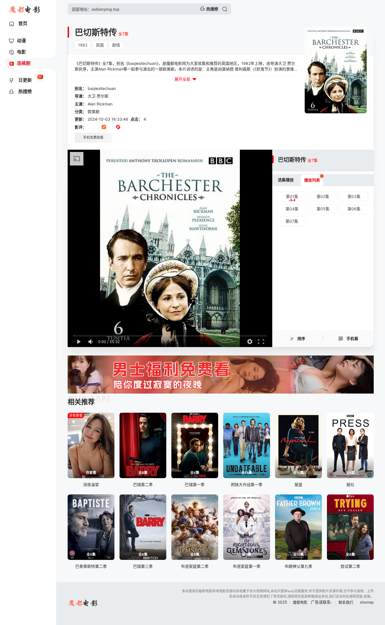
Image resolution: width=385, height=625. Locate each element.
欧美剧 (93, 111)
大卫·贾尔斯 (98, 96)
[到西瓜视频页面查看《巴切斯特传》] (118, 127)
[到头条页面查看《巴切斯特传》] (111, 127)
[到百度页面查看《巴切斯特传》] (132, 127)
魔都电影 (300, 602)
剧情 (116, 45)
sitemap (367, 602)
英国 (100, 45)
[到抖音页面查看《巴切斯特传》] (97, 127)
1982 (82, 45)
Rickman (104, 103)
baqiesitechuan (102, 88)
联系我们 (346, 602)
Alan (92, 103)
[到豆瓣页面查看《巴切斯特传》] (90, 127)
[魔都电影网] (24, 9)
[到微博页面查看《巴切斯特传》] (125, 127)
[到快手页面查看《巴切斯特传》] (104, 127)
